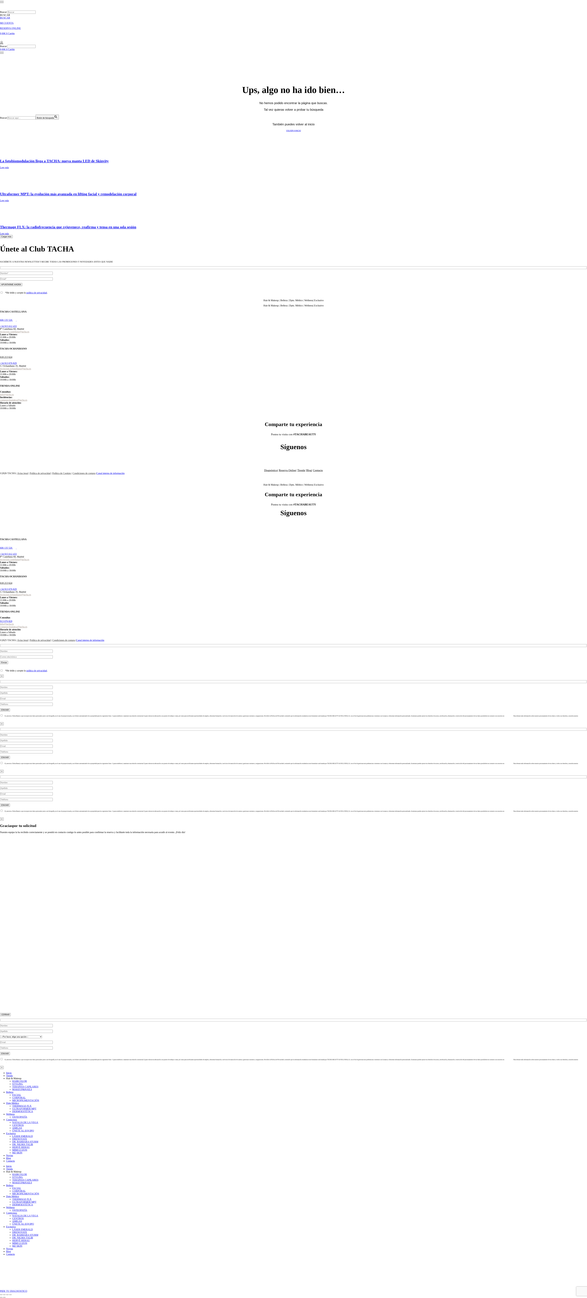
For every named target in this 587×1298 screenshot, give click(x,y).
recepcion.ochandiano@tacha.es (15, 368)
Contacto (318, 470)
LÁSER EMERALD (22, 1136)
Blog (309, 470)
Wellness (10, 1114)
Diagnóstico (270, 470)
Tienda (301, 470)
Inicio (9, 1073)
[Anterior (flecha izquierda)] (1, 1297)
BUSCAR (5, 18)
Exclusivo (11, 1133)
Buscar (3, 12)
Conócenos (11, 1119)
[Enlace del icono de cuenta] (1, 43)
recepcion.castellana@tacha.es (14, 331)
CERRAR (5, 1014)
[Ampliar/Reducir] (1, 1294)
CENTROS (18, 1125)
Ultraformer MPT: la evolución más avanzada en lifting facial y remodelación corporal (68, 194)
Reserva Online (287, 470)
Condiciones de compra (84, 473)
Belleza (9, 1092)
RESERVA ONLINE (10, 28)
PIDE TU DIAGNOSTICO (13, 1291)
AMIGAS (17, 1128)
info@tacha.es (7, 394)
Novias (9, 1155)
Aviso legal (22, 473)
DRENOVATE (19, 1139)
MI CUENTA (7, 23)
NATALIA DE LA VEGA (25, 1122)
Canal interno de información (110, 473)
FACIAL (16, 1095)
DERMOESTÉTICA (22, 1111)
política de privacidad (36, 292)
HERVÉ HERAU (21, 1147)
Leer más (4, 167)
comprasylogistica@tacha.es (13, 400)
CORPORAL (19, 1097)
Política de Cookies (61, 473)
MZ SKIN (17, 1152)
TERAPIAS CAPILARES (25, 1086)
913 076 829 (6, 621)
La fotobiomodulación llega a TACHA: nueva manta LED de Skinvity (54, 161)
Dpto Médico (12, 1103)
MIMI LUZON (19, 1150)
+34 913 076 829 (8, 363)
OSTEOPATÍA (19, 1117)
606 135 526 (6, 320)
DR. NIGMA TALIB (22, 1144)
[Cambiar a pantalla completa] (4, 1294)
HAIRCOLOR (19, 1081)
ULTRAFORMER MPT (24, 1108)
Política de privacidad (40, 473)
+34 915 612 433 (8, 326)
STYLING (17, 1084)
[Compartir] (7, 1294)
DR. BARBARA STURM (25, 1141)
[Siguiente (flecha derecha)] (4, 1297)
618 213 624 (6, 357)
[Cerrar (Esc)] (10, 1294)
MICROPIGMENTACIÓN (25, 1100)
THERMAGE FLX (21, 1106)
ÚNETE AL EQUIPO (23, 1130)
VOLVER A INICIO (293, 131)
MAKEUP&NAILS (22, 1089)
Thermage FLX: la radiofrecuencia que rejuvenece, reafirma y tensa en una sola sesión (68, 227)
